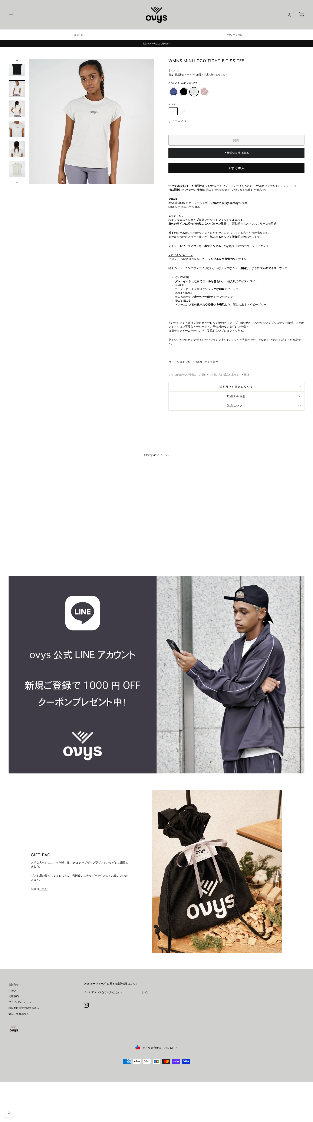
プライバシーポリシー (21, 1002)
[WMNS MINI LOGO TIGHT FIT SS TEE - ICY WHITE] (47, 551)
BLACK (183, 91)
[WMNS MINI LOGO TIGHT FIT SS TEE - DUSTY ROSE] (52, 551)
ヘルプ (12, 990)
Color (182, 83)
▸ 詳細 (245, 374)
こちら (43, 888)
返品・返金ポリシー (20, 1014)
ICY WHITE (194, 91)
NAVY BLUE (173, 91)
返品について (236, 405)
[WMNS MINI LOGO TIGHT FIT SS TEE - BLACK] (41, 551)
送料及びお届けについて (236, 386)
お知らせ (14, 984)
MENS (78, 34)
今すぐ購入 (236, 168)
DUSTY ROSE (204, 91)
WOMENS (234, 34)
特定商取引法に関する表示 (24, 1008)
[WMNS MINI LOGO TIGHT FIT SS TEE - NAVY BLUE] (35, 551)
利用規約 (14, 996)
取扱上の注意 (236, 396)
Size (172, 103)
